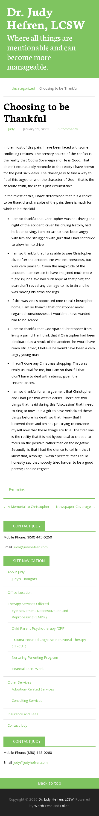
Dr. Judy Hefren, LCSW (46, 17)
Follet (64, 805)
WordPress (43, 805)
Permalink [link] (16, 489)
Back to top (49, 783)
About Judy (17, 572)
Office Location (20, 592)
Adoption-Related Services (33, 689)
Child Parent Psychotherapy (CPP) (39, 628)
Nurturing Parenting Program (35, 657)
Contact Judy (17, 725)
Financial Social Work (28, 668)
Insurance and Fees (23, 714)
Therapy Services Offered (29, 603)
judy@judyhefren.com (30, 547)
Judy (11, 129)
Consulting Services (27, 700)
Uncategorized (23, 88)
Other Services (20, 682)
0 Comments (67, 129)
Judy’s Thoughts (24, 578)
